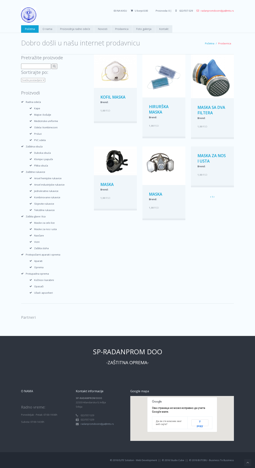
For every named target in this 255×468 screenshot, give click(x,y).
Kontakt (164, 29)
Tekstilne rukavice (44, 210)
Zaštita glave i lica (36, 216)
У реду (200, 423)
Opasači (38, 286)
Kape (37, 108)
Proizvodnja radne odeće (75, 29)
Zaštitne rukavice (35, 172)
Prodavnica (121, 29)
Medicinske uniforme (46, 121)
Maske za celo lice (44, 222)
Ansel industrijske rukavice (49, 184)
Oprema (38, 267)
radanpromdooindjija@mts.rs (217, 10)
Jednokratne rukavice (46, 191)
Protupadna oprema (37, 273)
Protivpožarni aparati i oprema (43, 254)
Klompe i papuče (43, 159)
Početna (30, 29)
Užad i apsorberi (43, 292)
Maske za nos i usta (45, 229)
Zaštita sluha (41, 248)
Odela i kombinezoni (45, 127)
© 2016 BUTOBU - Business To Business (211, 460)
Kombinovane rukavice (47, 197)
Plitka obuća (41, 165)
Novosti (102, 29)
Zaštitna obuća (34, 146)
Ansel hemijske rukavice (48, 178)
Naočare (39, 235)
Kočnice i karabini (44, 280)
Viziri (37, 242)
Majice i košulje (42, 114)
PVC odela (40, 140)
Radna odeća (33, 102)
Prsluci (38, 133)
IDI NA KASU (120, 10)
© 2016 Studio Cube (173, 460)
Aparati (38, 261)
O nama (47, 29)
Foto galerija (143, 29)
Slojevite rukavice (44, 203)
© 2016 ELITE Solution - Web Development (133, 460)
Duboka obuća (42, 153)
